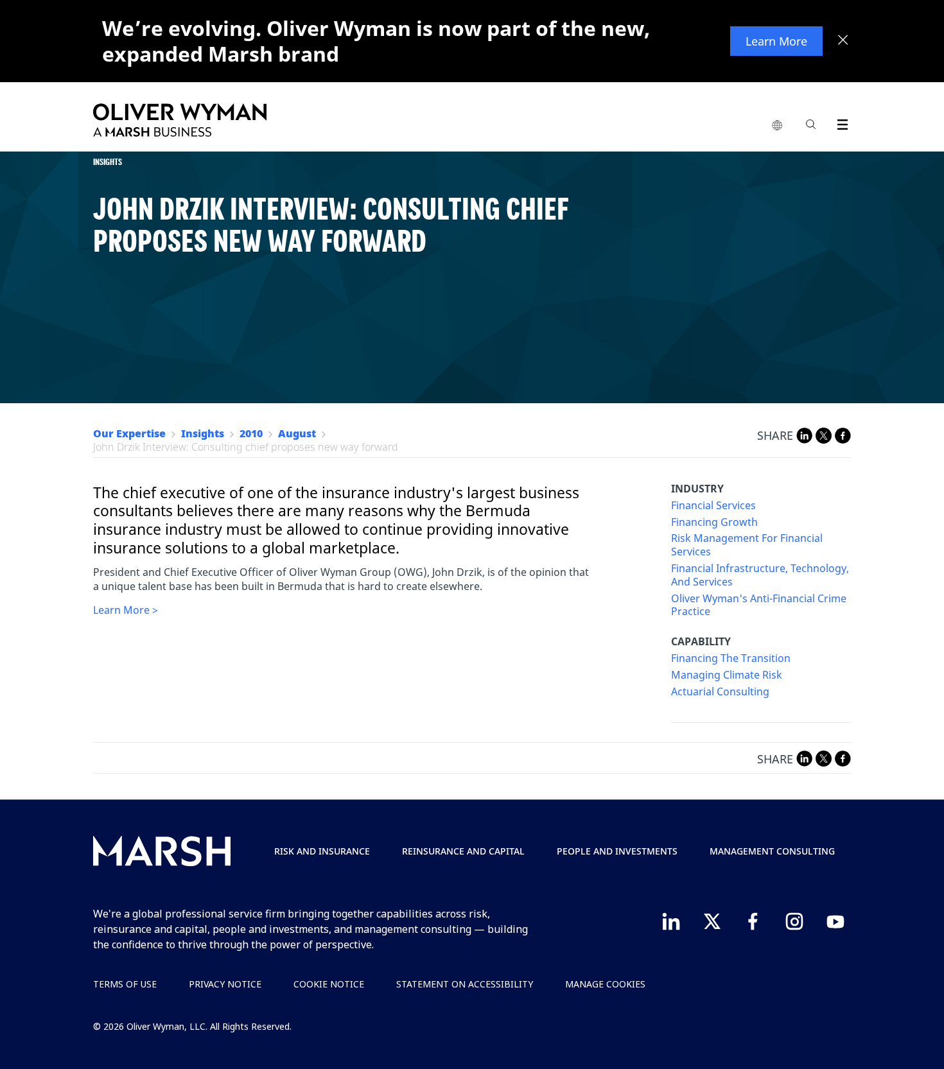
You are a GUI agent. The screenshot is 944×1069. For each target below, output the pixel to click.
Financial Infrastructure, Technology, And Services (760, 575)
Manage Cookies (605, 984)
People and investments (617, 851)
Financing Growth (714, 522)
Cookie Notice (328, 984)
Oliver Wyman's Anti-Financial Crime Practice (758, 605)
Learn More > (125, 610)
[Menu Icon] (839, 122)
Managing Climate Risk (726, 675)
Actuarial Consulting (720, 692)
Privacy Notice (225, 984)
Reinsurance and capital (463, 851)
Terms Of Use (125, 984)
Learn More (776, 41)
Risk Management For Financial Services (747, 545)
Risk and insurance (322, 851)
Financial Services (713, 505)
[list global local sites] (777, 126)
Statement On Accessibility (464, 984)
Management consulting (772, 851)
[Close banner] (843, 41)
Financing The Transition (731, 658)
